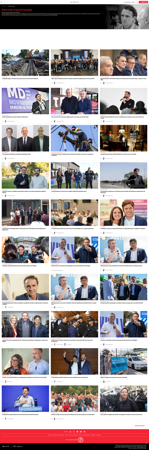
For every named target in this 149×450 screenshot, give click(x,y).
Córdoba (80, 435)
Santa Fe (70, 435)
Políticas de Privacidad (142, 448)
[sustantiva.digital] (20, 446)
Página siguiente (140, 425)
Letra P (4, 6)
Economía (55, 435)
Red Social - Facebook (74, 432)
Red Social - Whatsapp (84, 432)
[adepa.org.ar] (15, 446)
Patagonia (93, 435)
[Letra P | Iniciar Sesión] (137, 2)
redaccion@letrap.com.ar (141, 447)
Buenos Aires (61, 435)
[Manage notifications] (146, 443)
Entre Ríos (75, 435)
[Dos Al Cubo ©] (6, 446)
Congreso (98, 435)
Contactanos (65, 431)
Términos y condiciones (132, 448)
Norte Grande (86, 435)
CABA (66, 435)
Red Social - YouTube (81, 432)
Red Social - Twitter (70, 432)
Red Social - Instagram (77, 432)
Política (50, 435)
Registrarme (144, 2)
